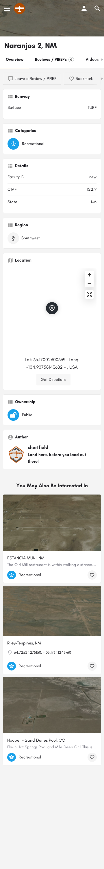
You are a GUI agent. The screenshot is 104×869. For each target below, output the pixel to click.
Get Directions (53, 379)
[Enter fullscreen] (89, 294)
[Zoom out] (89, 283)
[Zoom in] (89, 275)
